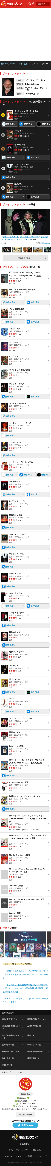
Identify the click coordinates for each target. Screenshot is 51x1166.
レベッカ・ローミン (23, 240)
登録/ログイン (43, 4)
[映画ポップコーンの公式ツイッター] (25, 1125)
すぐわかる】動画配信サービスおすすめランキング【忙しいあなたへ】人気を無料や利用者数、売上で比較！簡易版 (25, 988)
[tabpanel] (25, 944)
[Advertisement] (25, 34)
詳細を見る (25, 1094)
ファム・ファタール (10, 237)
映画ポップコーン (8, 64)
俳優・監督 (23, 64)
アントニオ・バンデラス (29, 237)
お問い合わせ (27, 1115)
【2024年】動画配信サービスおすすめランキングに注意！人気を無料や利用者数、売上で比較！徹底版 (25, 974)
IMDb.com (45, 243)
